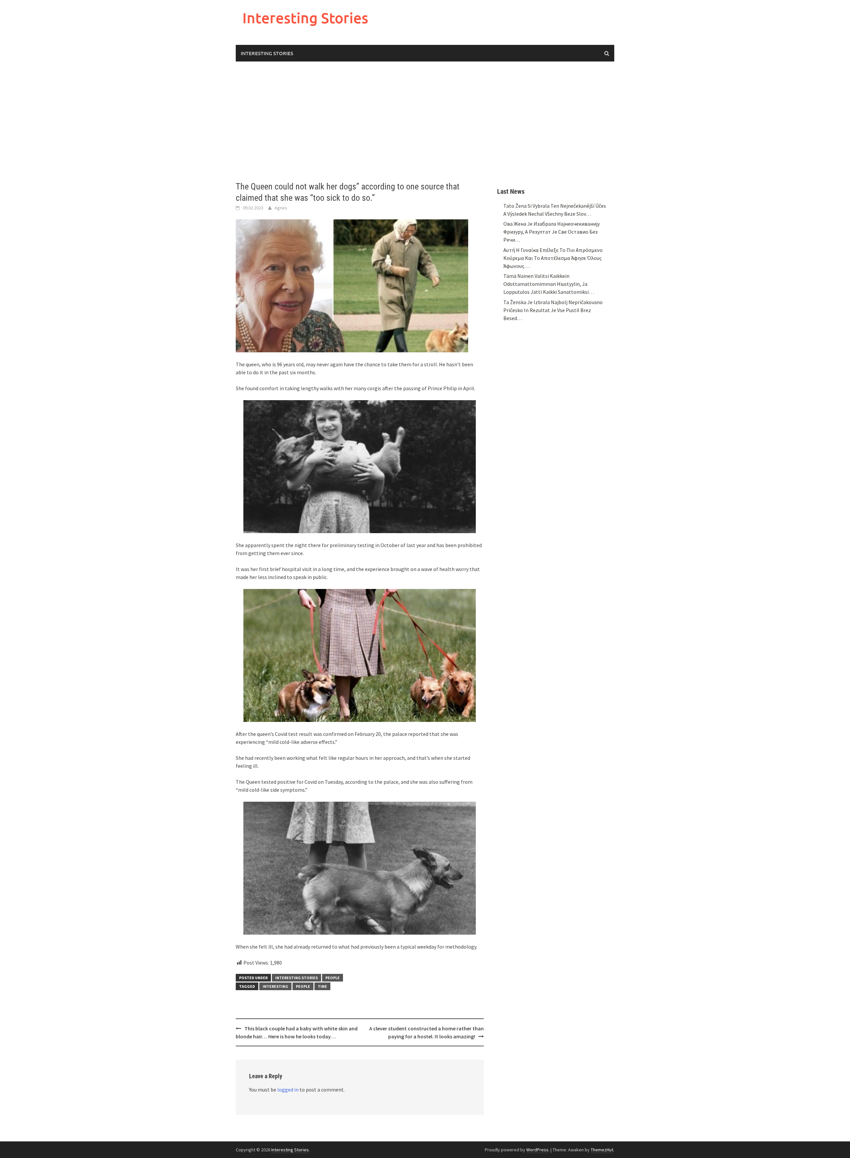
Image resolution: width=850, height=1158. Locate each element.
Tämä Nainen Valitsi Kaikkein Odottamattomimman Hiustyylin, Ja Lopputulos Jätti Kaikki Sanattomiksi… (548, 284)
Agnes (281, 208)
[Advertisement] (425, 121)
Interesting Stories (305, 18)
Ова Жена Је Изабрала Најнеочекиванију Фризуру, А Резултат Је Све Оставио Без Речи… (551, 231)
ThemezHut (602, 1150)
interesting (275, 986)
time (322, 986)
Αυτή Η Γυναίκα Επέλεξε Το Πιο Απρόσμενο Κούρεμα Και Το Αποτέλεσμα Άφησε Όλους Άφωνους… (553, 258)
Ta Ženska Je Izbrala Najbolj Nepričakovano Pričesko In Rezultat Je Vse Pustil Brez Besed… (553, 310)
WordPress (537, 1150)
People (332, 977)
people (303, 986)
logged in (287, 1089)
